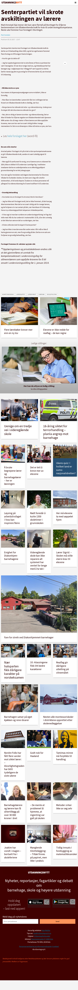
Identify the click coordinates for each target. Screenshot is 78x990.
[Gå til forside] (12, 2)
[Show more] (65, 63)
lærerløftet (20, 294)
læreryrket (32, 294)
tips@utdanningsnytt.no (42, 933)
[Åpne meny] (75, 2)
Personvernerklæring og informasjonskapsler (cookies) (39, 946)
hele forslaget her (17, 136)
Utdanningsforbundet (42, 936)
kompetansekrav (8, 294)
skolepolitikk (52, 294)
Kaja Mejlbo (46, 930)
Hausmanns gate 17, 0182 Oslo (42, 939)
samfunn (41, 294)
